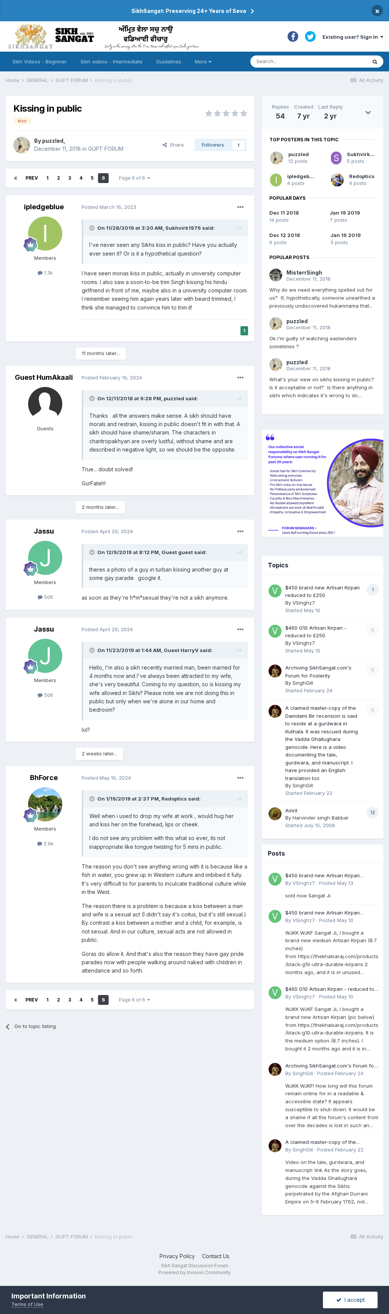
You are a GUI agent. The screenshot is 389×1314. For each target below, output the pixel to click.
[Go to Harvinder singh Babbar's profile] (275, 813)
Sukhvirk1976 (183, 228)
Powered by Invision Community (194, 1272)
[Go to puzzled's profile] (21, 145)
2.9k (48, 843)
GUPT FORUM (105, 148)
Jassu (44, 531)
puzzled (52, 140)
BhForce (44, 778)
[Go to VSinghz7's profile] (275, 590)
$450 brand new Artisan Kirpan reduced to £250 (322, 876)
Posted (109, 207)
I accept (353, 1300)
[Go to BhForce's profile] (45, 804)
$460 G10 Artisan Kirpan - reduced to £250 (329, 989)
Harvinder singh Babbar (321, 818)
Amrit (291, 810)
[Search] (375, 61)
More (201, 61)
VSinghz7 (304, 603)
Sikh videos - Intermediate (111, 61)
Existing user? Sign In (351, 37)
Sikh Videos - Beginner (40, 61)
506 (48, 597)
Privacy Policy (177, 1256)
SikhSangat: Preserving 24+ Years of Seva (188, 11)
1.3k (48, 273)
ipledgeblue (44, 207)
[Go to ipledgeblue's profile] (45, 233)
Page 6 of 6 (133, 178)
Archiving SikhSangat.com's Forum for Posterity (330, 1066)
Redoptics (174, 799)
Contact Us (215, 1256)
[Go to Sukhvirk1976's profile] (336, 158)
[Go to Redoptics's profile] (337, 180)
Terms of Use (27, 1304)
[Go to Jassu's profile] (45, 558)
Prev (31, 178)
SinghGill (303, 683)
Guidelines (168, 61)
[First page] (15, 178)
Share (175, 145)
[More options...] (240, 207)
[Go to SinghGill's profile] (275, 671)
